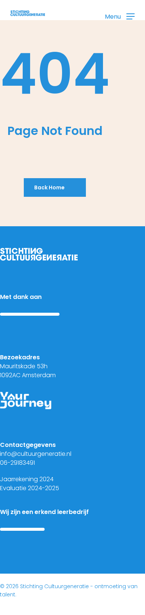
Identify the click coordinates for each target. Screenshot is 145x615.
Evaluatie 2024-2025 (29, 488)
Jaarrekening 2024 (27, 479)
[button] (120, 16)
